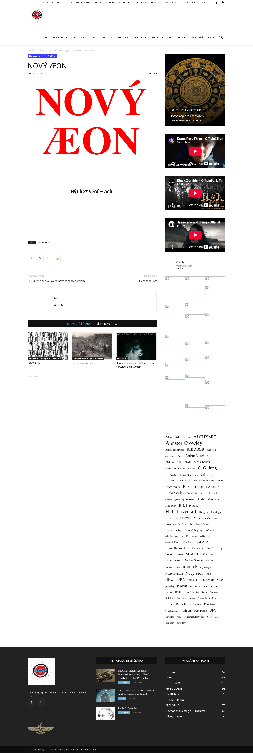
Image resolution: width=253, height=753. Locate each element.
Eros (202, 493)
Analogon (211, 450)
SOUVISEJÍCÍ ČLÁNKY (79, 324)
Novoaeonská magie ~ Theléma (64, 50)
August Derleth (202, 461)
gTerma (188, 499)
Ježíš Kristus (173, 530)
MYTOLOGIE (123, 2)
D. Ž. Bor (169, 480)
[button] (221, 38)
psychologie (195, 586)
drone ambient (206, 480)
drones (219, 480)
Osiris (190, 579)
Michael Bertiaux (172, 567)
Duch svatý (172, 487)
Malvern (209, 554)
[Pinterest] (222, 2)
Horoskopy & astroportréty (188, 110)
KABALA (97, 2)
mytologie (205, 567)
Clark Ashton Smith (188, 474)
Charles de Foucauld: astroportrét (193, 116)
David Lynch (183, 480)
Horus (215, 517)
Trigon (186, 610)
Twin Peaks (200, 610)
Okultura (181, 262)
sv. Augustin (195, 604)
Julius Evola (188, 542)
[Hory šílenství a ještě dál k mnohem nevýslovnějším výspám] (136, 346)
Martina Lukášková (173, 560)
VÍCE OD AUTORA (106, 324)
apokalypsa (170, 456)
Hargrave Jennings (210, 512)
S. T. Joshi (170, 598)
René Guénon (210, 586)
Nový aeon (44, 242)
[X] (40, 258)
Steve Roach (175, 604)
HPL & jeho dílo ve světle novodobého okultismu (57, 281)
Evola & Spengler (127, 708)
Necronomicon (174, 573)
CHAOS (170, 474)
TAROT (204, 2)
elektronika (174, 493)
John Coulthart (171, 536)
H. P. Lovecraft (180, 512)
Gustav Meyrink (207, 499)
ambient (195, 449)
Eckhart (189, 487)
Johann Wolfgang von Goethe (199, 530)
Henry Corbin (171, 518)
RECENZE (154, 2)
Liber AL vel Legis (215, 548)
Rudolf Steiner (209, 592)
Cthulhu (207, 474)
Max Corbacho (211, 561)
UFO (213, 610)
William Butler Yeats (194, 616)
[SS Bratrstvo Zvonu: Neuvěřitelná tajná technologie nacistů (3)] (105, 695)
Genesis (168, 500)
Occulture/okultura (184, 265)
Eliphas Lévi (191, 493)
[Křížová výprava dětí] (92, 346)
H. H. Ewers (171, 505)
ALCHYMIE (48, 2)
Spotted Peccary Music (207, 598)
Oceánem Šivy (148, 281)
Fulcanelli (212, 493)
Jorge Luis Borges (200, 536)
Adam (168, 437)
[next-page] (36, 374)
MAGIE (107, 2)
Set (178, 598)
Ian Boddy (182, 524)
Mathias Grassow (194, 560)
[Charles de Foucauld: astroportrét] (195, 90)
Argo (180, 456)
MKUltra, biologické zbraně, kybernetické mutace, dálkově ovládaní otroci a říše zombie (133, 674)
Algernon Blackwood (174, 450)
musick (190, 566)
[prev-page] (30, 374)
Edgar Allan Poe (210, 487)
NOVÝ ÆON (34, 363)
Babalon (191, 469)
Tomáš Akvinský (172, 611)
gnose (177, 499)
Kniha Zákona (196, 548)
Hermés (206, 518)
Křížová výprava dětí (82, 363)
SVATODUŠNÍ (191, 2)
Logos (169, 554)
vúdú (179, 617)
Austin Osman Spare (175, 468)
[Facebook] (216, 2)
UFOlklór (169, 617)
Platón (219, 579)
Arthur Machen (196, 456)
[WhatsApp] (57, 258)
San (30, 73)
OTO (198, 580)
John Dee (185, 536)
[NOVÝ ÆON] (48, 346)
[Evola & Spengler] (105, 713)
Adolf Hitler (183, 437)
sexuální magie (188, 598)
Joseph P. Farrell (172, 542)
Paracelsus (208, 579)
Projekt (182, 586)
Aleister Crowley (183, 443)
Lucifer (179, 554)
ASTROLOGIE (63, 2)
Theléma (209, 604)
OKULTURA (138, 2)
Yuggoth (169, 622)
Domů (31, 50)
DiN (195, 480)
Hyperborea (170, 524)
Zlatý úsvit (181, 623)
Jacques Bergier (202, 524)
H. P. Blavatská (189, 505)
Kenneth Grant (175, 548)
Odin (208, 573)
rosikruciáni (193, 592)
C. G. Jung (207, 468)
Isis (191, 524)
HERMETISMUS (83, 2)
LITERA (122, 698)
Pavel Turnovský (178, 120)
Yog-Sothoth (212, 617)
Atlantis (187, 462)
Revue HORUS (172, 2)
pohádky (169, 586)
